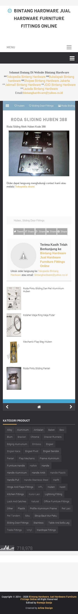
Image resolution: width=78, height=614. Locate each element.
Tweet (20, 231)
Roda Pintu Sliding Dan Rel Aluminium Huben (43, 290)
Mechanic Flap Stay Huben (37, 341)
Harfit (56, 480)
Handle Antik (38, 472)
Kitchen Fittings (15, 494)
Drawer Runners (53, 437)
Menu (11, 47)
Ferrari (10, 458)
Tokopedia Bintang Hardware (26, 77)
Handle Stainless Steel (36, 480)
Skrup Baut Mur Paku (46, 515)
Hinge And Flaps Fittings (20, 487)
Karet (62, 487)
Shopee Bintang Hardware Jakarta (47, 81)
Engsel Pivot (31, 451)
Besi (61, 429)
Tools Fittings (14, 530)
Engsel (49, 444)
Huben (17, 220)
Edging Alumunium (17, 444)
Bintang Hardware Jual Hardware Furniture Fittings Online (42, 18)
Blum (10, 437)
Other (10, 508)
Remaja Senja (44, 602)
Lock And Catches (16, 501)
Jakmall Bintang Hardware (23, 85)
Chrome (35, 437)
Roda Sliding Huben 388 (39, 119)
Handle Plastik (58, 472)
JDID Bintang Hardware (60, 85)
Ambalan (38, 429)
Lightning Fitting (53, 494)
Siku (27, 515)
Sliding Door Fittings (33, 220)
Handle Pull (13, 480)
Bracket (22, 437)
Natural (35, 501)
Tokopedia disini (25, 186)
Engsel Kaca (13, 451)
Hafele (33, 465)
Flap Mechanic (27, 458)
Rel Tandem (13, 515)
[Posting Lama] (71, 407)
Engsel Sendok (51, 451)
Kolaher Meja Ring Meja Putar (39, 315)
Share (30, 231)
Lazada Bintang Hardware (40, 89)
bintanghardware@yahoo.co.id (43, 92)
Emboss (36, 444)
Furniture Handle (16, 465)
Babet (51, 429)
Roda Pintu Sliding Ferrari (36, 368)
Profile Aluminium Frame (43, 508)
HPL (40, 487)
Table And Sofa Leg (58, 522)
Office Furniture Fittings (56, 501)
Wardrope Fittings (46, 530)
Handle (45, 465)
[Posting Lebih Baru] (7, 407)
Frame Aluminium (49, 458)
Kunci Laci (34, 494)
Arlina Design (45, 608)
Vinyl (29, 530)
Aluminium (23, 429)
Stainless (39, 522)
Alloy (9, 429)
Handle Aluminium (17, 472)
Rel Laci (66, 508)
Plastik (21, 508)
